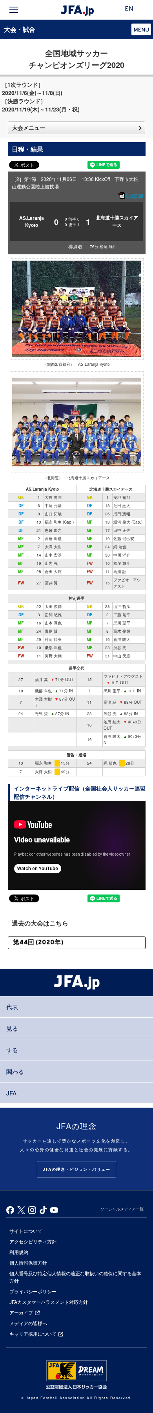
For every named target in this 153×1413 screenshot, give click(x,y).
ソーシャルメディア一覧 (122, 1209)
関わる (15, 1071)
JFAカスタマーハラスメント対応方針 (48, 1301)
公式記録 (134, 195)
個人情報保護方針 (28, 1262)
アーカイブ (21, 1312)
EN (129, 9)
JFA (11, 1093)
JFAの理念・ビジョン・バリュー (76, 1169)
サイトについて (25, 1230)
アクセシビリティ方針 (32, 1241)
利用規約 (18, 1252)
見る (12, 1028)
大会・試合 (19, 29)
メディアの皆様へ (28, 1323)
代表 (12, 1006)
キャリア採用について (32, 1333)
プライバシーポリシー (32, 1291)
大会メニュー (28, 127)
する (12, 1050)
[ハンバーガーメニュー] (14, 10)
